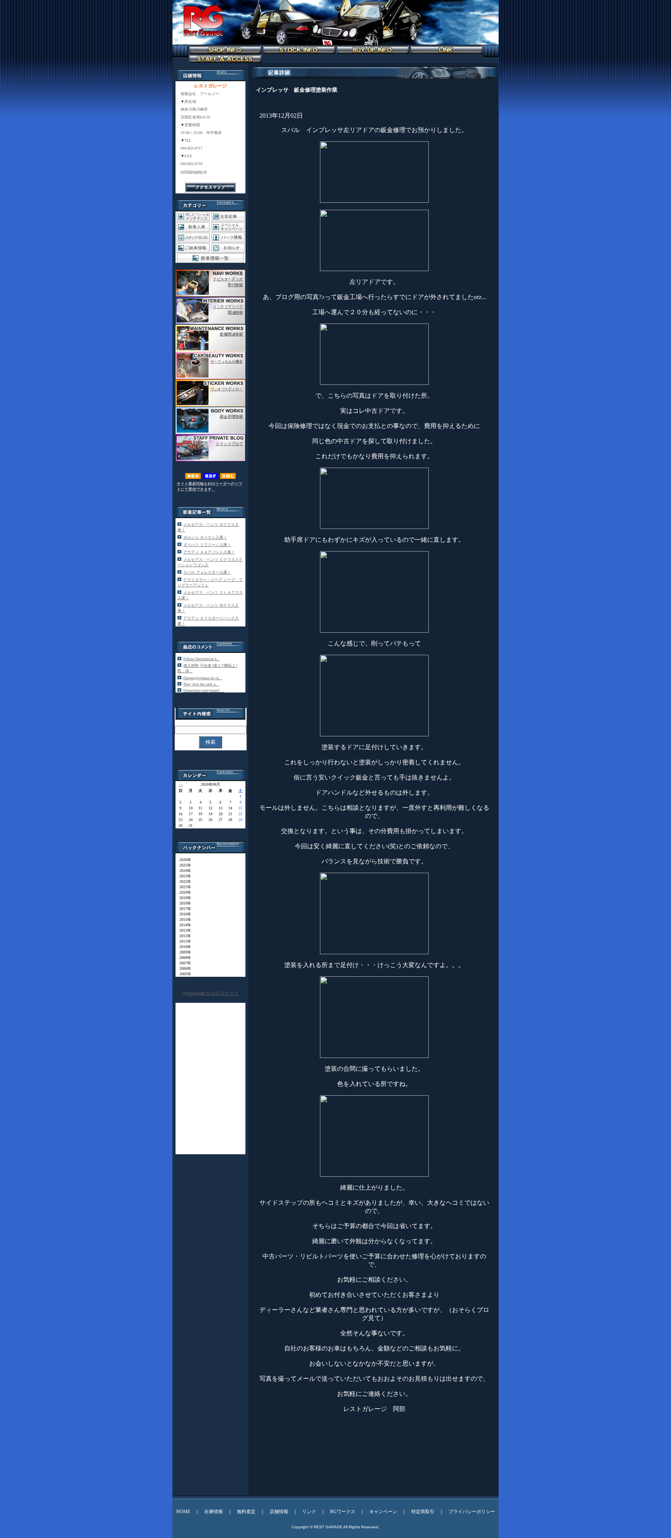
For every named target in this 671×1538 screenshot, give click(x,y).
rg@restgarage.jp (194, 171)
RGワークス (342, 1511)
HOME (183, 1511)
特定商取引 (423, 1511)
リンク (309, 1511)
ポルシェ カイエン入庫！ (205, 537)
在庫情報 (213, 1511)
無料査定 (246, 1511)
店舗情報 (278, 1511)
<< (181, 785)
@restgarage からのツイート (210, 993)
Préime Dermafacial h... (201, 659)
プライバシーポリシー (471, 1511)
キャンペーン (383, 1511)
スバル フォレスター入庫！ (207, 572)
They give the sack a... (201, 684)
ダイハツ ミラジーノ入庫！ (207, 545)
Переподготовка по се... (202, 678)
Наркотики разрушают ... (203, 690)
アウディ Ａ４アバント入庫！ (209, 552)
